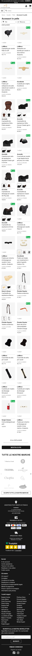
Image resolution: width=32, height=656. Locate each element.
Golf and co (4, 609)
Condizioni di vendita (7, 580)
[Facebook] (14, 653)
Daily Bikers (5, 599)
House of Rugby (6, 614)
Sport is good (21, 609)
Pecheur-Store (21, 597)
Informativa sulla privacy (8, 591)
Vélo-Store (20, 620)
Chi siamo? (4, 576)
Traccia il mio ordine (7, 566)
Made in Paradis (6, 618)
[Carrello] (30, 6)
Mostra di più (16, 447)
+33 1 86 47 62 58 (16, 513)
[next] (31, 474)
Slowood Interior (22, 601)
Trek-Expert (20, 614)
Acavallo (4, 119)
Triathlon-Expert (21, 616)
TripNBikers (20, 618)
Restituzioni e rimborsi (8, 582)
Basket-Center (5, 597)
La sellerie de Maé (7, 616)
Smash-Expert (21, 603)
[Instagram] (18, 653)
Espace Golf (5, 605)
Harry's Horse (6, 291)
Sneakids (19, 607)
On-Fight (4, 622)
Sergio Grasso (6, 420)
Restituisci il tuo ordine (16, 539)
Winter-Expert (21, 622)
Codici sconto (5, 570)
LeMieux (4, 46)
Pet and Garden (21, 599)
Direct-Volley (5, 603)
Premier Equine (22, 291)
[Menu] (2, 11)
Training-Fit (20, 612)
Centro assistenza (6, 564)
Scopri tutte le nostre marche (16, 493)
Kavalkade (20, 82)
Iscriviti (16, 641)
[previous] (1, 474)
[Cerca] (6, 11)
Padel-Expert (5, 624)
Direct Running (5, 601)
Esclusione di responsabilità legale (12, 584)
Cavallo (9, 15)
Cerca (9, 11)
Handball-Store (6, 612)
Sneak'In (19, 605)
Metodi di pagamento (7, 586)
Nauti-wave (4, 620)
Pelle (13, 15)
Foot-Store (4, 607)
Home (3, 15)
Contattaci (16, 507)
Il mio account (5, 562)
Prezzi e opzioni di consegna (10, 589)
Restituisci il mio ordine (8, 568)
